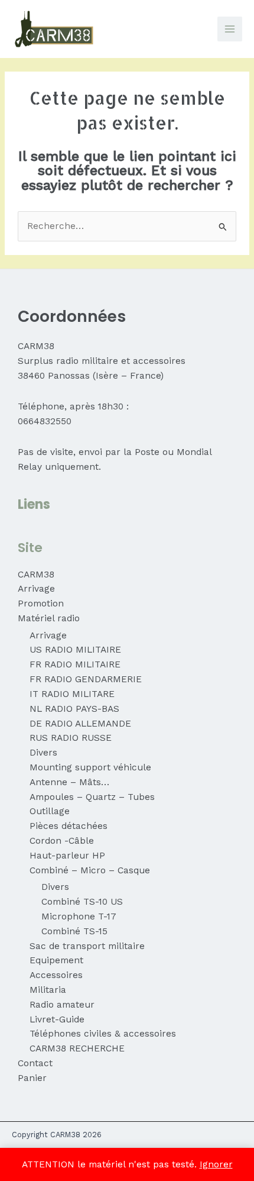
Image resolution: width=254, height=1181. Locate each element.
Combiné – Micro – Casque (90, 870)
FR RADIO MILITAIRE (75, 664)
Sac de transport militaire (87, 946)
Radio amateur (62, 1004)
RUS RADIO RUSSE (71, 738)
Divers (43, 752)
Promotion (41, 603)
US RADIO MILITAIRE (75, 649)
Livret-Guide (57, 1019)
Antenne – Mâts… (69, 782)
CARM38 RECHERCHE (77, 1048)
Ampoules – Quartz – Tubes (92, 797)
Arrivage (36, 588)
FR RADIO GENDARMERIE (86, 679)
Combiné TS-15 (74, 931)
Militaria (48, 990)
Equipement (56, 960)
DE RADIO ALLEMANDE (80, 723)
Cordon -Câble (62, 840)
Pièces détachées (69, 826)
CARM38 (36, 574)
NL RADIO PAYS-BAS (74, 709)
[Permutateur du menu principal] (229, 29)
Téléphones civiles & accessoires (103, 1033)
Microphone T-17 (78, 916)
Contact (35, 1063)
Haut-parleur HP (67, 855)
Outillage (50, 811)
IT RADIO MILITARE (72, 694)
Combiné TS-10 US (82, 901)
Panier (32, 1078)
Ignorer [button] (216, 1164)
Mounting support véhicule (90, 767)
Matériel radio (49, 618)
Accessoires (56, 975)
